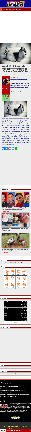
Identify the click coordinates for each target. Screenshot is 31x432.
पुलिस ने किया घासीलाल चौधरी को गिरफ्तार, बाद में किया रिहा (12, 390)
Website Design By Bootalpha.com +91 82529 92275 (15, 426)
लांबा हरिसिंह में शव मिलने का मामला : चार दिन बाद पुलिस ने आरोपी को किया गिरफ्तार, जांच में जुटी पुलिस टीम (14, 395)
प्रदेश (15, 74)
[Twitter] (3, 96)
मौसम (16, 322)
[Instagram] (7, 99)
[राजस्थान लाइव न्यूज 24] (15, 4)
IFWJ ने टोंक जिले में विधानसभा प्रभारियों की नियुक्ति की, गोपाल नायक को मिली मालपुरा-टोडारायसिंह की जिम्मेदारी (15, 208)
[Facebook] (6, 96)
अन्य (13, 74)
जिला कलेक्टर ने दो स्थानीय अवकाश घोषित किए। (10, 386)
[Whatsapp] (4, 99)
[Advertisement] (15, 27)
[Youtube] (8, 96)
